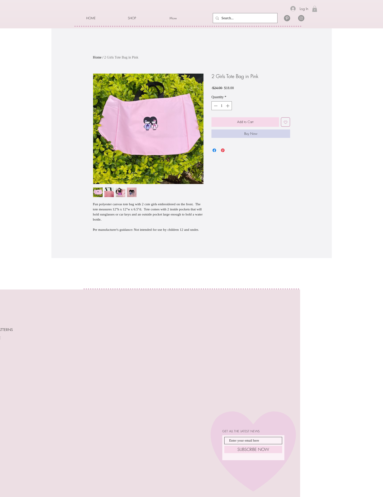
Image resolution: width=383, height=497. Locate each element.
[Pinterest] (287, 18)
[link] (314, 9)
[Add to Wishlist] (285, 122)
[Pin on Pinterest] (222, 150)
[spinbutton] (221, 106)
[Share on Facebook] (214, 150)
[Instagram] (301, 18)
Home (97, 57)
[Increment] (228, 106)
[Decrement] (215, 106)
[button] (145, 18)
